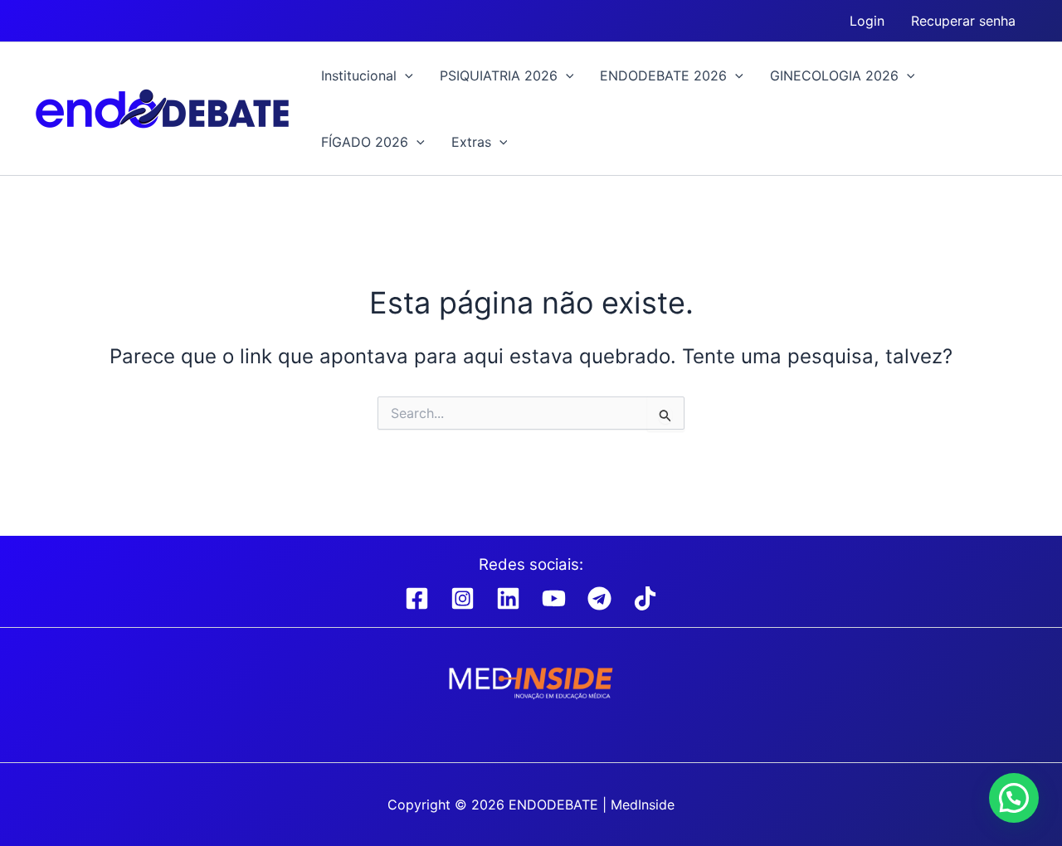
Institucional (359, 75)
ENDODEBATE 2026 (663, 75)
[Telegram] (599, 598)
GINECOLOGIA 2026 (834, 75)
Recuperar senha (963, 20)
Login (867, 20)
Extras (471, 142)
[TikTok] (645, 598)
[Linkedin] (508, 598)
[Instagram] (463, 598)
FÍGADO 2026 (364, 142)
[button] (405, 75)
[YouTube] (554, 598)
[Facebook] (417, 598)
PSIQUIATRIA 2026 (499, 75)
